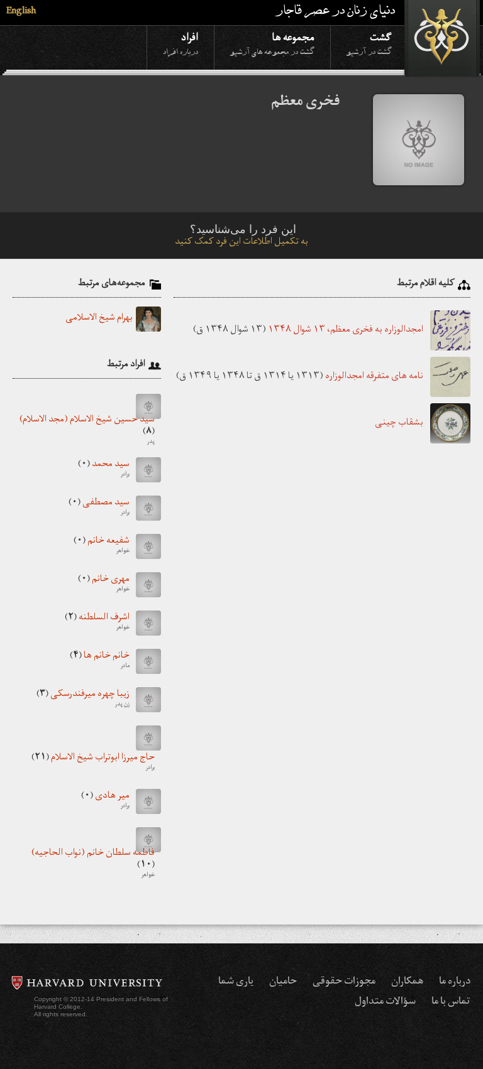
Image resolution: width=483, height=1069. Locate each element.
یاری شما (235, 982)
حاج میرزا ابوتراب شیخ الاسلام (93, 763)
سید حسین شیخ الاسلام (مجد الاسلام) (87, 431)
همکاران (407, 982)
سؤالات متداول (385, 1002)
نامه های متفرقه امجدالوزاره (374, 377)
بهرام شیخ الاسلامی (99, 319)
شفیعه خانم (102, 546)
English (21, 12)
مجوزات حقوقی (344, 982)
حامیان (283, 982)
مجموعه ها (272, 43)
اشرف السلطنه (97, 623)
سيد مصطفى (99, 508)
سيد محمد (104, 469)
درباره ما (454, 982)
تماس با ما (450, 1002)
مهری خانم (104, 584)
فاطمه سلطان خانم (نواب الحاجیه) (93, 865)
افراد (180, 43)
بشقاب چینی (399, 423)
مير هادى (105, 801)
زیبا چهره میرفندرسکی (83, 699)
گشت (369, 43)
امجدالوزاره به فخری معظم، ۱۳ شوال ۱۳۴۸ (345, 330)
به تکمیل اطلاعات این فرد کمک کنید (241, 242)
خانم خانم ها (100, 661)
